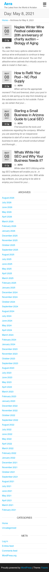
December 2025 (10, 235)
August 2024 (8, 311)
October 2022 (8, 415)
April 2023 (7, 386)
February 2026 (9, 226)
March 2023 (7, 391)
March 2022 (7, 448)
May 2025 (7, 268)
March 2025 (7, 278)
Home (5, 20)
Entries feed (8, 545)
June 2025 (7, 263)
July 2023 (6, 372)
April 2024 (7, 330)
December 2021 (10, 462)
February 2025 (9, 282)
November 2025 (10, 240)
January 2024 (8, 344)
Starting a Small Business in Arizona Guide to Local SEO (29, 114)
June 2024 (7, 320)
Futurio (44, 567)
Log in (5, 541)
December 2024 (10, 292)
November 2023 (10, 353)
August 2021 (8, 481)
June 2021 (7, 490)
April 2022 (7, 443)
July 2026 (6, 202)
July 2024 (6, 316)
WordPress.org (9, 555)
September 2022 (10, 420)
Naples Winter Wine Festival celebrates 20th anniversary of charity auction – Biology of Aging (29, 34)
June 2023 (7, 377)
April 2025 (7, 273)
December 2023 (10, 349)
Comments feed (9, 550)
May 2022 (7, 438)
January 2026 (8, 230)
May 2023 (7, 382)
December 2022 (10, 405)
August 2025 (8, 254)
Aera (8, 3)
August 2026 (8, 197)
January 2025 (8, 287)
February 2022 (9, 453)
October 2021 (8, 471)
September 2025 (10, 249)
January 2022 (8, 457)
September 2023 (10, 363)
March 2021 (7, 505)
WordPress (26, 567)
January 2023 (8, 401)
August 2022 (8, 424)
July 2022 (6, 429)
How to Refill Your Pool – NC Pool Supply (27, 76)
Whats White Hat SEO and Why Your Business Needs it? (28, 156)
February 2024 (9, 339)
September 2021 (10, 476)
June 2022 (7, 434)
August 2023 (8, 367)
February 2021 (9, 509)
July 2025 (6, 259)
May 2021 (7, 495)
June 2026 (7, 207)
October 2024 (8, 301)
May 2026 (7, 211)
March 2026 (7, 221)
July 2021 (6, 486)
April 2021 (7, 500)
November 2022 (10, 410)
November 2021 (10, 467)
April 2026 (7, 216)
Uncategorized (9, 527)
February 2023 (9, 396)
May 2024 (7, 325)
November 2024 (10, 297)
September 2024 (10, 306)
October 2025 (8, 245)
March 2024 (7, 334)
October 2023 (8, 358)
